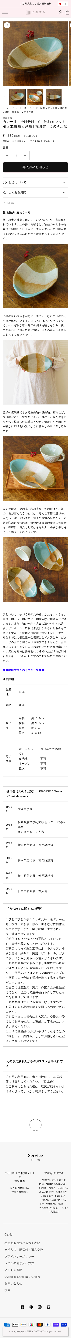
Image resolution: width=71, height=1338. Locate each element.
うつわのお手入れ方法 (19, 1263)
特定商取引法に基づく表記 (22, 1243)
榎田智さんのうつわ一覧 (23, 670)
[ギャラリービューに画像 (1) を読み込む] (17, 97)
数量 (5, 147)
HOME (6, 108)
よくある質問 (13, 1269)
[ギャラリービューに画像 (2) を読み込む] (35, 97)
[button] (5, 12)
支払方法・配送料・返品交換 (24, 1249)
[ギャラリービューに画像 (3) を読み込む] (53, 97)
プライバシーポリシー (19, 1256)
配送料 (15, 141)
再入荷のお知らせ (35, 167)
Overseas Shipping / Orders (22, 1276)
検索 (7, 1290)
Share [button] (11, 202)
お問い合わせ (13, 1283)
